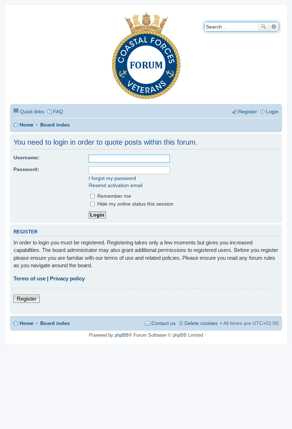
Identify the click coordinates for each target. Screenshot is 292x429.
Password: (26, 169)
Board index (55, 125)
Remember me (113, 196)
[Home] (16, 16)
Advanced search (273, 26)
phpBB (122, 335)
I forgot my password (112, 178)
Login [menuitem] (272, 111)
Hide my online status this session (134, 204)
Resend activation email (115, 185)
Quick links (32, 111)
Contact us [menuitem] (163, 323)
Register (26, 299)
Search (263, 26)
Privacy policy (67, 278)
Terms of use (30, 278)
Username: (27, 157)
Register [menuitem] (247, 111)
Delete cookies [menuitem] (201, 323)
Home (26, 125)
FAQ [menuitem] (58, 111)
